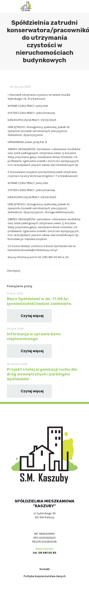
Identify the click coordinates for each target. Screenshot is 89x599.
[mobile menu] (83, 6)
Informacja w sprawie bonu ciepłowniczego (34, 336)
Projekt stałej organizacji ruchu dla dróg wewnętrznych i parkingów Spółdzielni (42, 374)
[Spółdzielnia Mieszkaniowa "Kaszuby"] (26, 6)
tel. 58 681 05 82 (44, 552)
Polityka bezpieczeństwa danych (45, 576)
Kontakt (45, 569)
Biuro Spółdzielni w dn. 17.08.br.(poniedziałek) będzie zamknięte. (39, 301)
